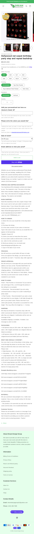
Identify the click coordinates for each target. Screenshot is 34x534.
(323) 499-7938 (12, 506)
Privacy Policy (7, 460)
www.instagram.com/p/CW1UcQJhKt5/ (15, 377)
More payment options (17, 166)
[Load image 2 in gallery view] (17, 48)
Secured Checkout (8, 467)
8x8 (10, 78)
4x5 (4, 75)
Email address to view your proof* (13, 147)
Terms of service (8, 475)
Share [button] (5, 423)
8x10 (17, 78)
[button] (3, 6)
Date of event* (6, 136)
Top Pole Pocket (18, 85)
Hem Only (26, 88)
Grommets (6, 85)
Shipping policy (7, 471)
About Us (5, 485)
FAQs (4, 492)
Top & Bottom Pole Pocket (10, 88)
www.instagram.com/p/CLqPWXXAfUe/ (15, 384)
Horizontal (6, 95)
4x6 (10, 75)
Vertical (15, 95)
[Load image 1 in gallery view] (8, 48)
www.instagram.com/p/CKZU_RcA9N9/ (15, 391)
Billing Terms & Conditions (10, 456)
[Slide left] (2, 48)
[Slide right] (32, 48)
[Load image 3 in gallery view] (26, 48)
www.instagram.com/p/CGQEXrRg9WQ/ (15, 387)
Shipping (3, 64)
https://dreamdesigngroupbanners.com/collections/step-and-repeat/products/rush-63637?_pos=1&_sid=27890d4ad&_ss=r (17, 213)
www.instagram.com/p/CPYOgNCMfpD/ (15, 380)
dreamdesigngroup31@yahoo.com (20, 132)
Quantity (3, 99)
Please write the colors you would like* (15, 121)
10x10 (25, 78)
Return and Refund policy (10, 463)
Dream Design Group (19, 530)
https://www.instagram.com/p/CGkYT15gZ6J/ (17, 373)
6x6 (23, 75)
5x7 (17, 75)
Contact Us (6, 489)
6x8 (4, 78)
